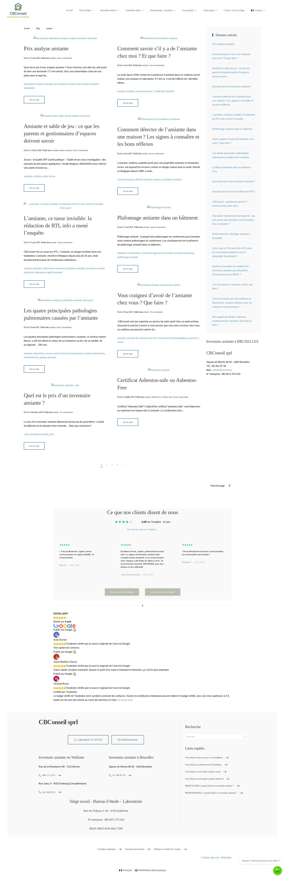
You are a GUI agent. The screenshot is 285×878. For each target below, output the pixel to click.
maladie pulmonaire (94, 353)
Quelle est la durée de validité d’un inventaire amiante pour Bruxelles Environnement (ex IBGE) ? (230, 270)
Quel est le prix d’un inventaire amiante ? (233, 181)
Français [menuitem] (127, 870)
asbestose (38, 353)
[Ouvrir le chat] (277, 870)
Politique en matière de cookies (167, 849)
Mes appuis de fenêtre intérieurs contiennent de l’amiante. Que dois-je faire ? (231, 321)
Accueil (69, 10)
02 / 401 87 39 (119, 775)
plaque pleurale (48, 357)
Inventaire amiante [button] (108, 10)
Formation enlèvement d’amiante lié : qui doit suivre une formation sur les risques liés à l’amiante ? (233, 220)
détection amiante (165, 91)
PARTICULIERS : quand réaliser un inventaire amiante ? (209, 786)
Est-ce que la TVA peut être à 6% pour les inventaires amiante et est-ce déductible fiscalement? (232, 252)
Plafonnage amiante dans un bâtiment (157, 217)
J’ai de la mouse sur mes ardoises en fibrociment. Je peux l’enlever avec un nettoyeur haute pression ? (232, 302)
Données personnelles (134, 849)
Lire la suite (34, 99)
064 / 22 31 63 (48, 775)
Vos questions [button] (188, 10)
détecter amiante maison (148, 179)
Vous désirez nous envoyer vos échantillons (204, 757)
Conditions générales (106, 849)
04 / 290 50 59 (48, 792)
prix (52, 434)
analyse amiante (126, 91)
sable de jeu (48, 176)
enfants (37, 176)
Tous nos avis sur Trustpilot (122, 592)
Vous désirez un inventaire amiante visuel (203, 771)
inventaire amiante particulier (179, 253)
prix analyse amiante (65, 84)
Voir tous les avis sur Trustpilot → (142, 529)
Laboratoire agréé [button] (132, 10)
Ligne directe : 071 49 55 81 (90, 739)
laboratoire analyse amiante (38, 84)
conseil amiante (125, 179)
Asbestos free (156, 397)
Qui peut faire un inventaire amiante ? (232, 86)
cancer (48, 353)
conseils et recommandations (172, 338)
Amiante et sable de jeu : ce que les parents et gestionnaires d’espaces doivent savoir (61, 133)
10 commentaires (66, 412)
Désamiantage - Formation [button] (161, 10)
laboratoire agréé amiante (48, 272)
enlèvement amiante (53, 268)
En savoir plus (125, 700)
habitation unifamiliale (128, 253)
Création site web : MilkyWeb (216, 857)
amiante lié (132, 338)
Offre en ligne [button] (85, 10)
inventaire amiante (172, 179)
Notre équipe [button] (208, 10)
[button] (258, 10)
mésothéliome (31, 357)
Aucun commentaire (64, 58)
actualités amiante (58, 150)
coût (26, 434)
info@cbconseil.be (222, 370)
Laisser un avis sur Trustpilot (163, 592)
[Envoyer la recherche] (244, 737)
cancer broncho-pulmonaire (68, 353)
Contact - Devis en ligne (234, 10)
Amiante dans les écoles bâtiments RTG (233, 191)
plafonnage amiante (127, 257)
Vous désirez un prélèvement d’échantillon (203, 764)
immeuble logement (152, 253)
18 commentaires (156, 312)
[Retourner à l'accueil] (18, 10)
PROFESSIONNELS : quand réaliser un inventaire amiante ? (211, 793)
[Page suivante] (123, 465)
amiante (53, 58)
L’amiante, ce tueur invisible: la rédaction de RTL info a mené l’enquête (58, 225)
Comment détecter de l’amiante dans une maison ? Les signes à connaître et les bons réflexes (158, 136)
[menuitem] (125, 870)
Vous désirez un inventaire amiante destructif (204, 779)
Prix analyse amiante (46, 48)
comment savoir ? (145, 91)
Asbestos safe (167, 397)
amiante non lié (148, 338)
